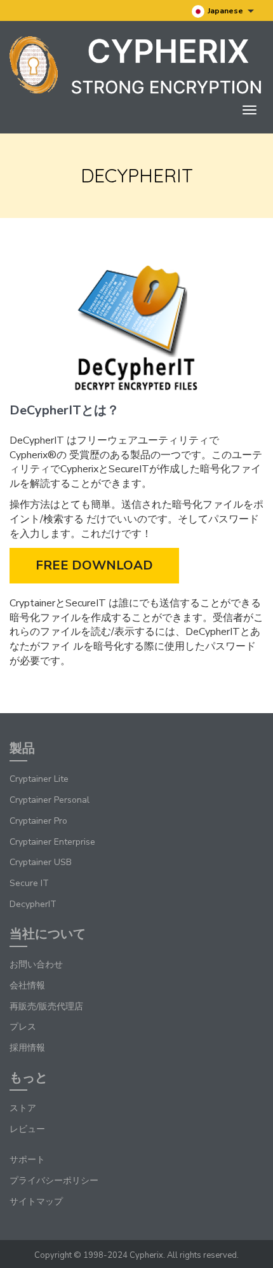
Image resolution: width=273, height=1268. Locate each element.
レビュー (27, 1129)
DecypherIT (33, 904)
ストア (23, 1108)
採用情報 (27, 1048)
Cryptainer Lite (39, 779)
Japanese (226, 11)
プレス (23, 1027)
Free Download (94, 565)
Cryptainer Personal (50, 800)
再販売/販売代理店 (46, 1006)
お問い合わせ (36, 964)
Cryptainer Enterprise (52, 842)
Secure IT (29, 883)
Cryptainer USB (41, 862)
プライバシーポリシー (54, 1181)
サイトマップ (36, 1202)
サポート (27, 1160)
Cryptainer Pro (38, 821)
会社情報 (27, 985)
